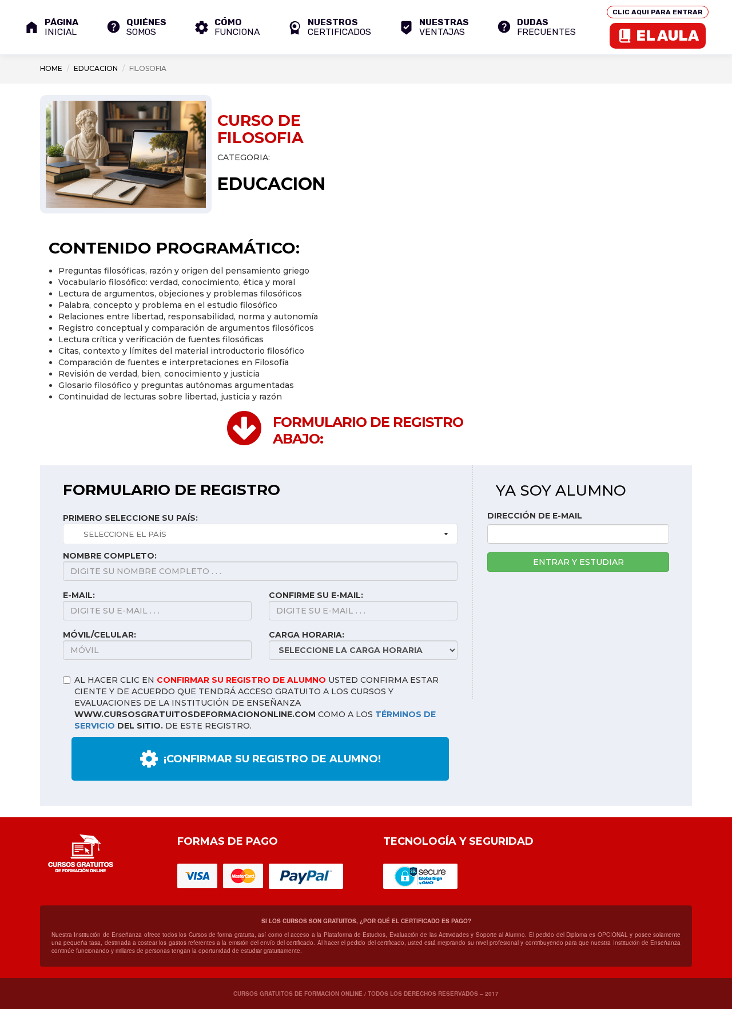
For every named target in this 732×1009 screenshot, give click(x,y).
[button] (329, 27)
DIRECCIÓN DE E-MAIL (534, 516)
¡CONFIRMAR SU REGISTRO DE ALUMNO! (272, 759)
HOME (51, 68)
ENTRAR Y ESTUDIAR (578, 562)
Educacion (96, 68)
